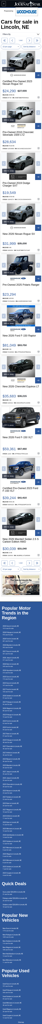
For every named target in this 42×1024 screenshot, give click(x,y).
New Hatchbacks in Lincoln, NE (13, 955)
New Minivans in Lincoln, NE (12, 961)
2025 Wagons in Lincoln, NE (12, 855)
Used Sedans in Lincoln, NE (12, 998)
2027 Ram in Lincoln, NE (11, 735)
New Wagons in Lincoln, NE (12, 949)
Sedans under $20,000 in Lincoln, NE (15, 906)
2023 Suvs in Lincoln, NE (11, 684)
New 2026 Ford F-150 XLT (18, 437)
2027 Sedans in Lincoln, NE (12, 798)
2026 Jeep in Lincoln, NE (11, 659)
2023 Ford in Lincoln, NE (11, 722)
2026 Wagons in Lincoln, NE (12, 709)
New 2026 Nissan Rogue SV (19, 234)
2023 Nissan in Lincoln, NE (11, 760)
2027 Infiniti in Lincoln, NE (11, 754)
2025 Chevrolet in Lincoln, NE (12, 785)
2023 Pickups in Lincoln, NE (12, 716)
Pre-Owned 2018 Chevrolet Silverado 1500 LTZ (18, 133)
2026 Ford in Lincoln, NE (11, 640)
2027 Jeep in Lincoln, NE (11, 773)
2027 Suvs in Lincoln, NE (11, 653)
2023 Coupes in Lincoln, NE (12, 874)
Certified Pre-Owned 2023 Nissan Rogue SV (17, 82)
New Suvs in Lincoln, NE (10, 930)
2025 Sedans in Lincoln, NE (12, 868)
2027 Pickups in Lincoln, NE (12, 703)
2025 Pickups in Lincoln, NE (12, 741)
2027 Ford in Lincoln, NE (11, 690)
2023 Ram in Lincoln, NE (11, 804)
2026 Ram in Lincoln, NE (11, 665)
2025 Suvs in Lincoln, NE (11, 678)
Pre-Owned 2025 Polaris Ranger (21, 284)
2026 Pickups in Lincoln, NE (12, 634)
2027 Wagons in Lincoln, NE (12, 811)
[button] (4, 61)
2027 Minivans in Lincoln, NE (12, 849)
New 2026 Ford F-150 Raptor (19, 335)
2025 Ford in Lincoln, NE (11, 728)
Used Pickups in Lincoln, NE (12, 991)
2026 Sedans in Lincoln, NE (12, 697)
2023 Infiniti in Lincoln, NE (11, 817)
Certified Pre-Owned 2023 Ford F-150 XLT (20, 489)
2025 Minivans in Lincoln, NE (12, 830)
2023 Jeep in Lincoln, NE (11, 779)
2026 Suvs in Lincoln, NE (11, 627)
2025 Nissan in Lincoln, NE (11, 792)
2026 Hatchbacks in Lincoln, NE (13, 836)
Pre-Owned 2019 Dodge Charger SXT (16, 184)
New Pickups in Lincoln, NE (11, 936)
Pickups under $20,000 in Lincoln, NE (15, 899)
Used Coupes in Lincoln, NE (12, 1017)
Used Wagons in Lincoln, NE (12, 1010)
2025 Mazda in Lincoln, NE (11, 766)
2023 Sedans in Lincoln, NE (12, 842)
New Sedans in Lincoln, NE (11, 942)
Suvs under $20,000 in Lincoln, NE (14, 893)
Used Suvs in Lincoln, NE (11, 985)
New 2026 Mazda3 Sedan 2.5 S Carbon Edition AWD (21, 540)
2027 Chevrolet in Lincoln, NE (12, 747)
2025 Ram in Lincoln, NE (11, 823)
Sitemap (21, 1022)
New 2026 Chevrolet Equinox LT (21, 386)
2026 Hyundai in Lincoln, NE (12, 671)
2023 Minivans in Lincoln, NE (12, 861)
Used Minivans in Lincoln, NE (12, 1004)
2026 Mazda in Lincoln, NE (11, 646)
